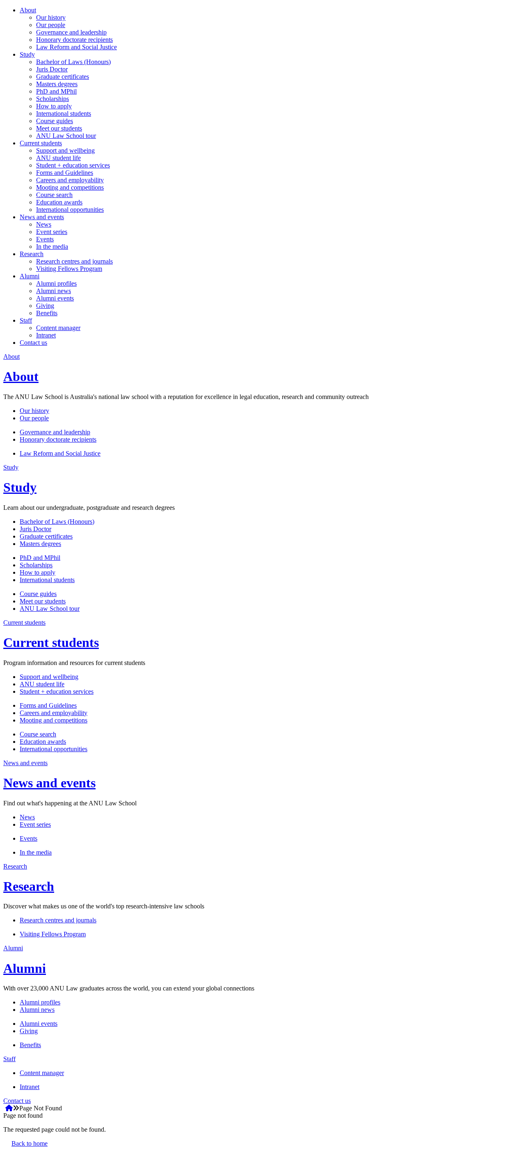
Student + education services (73, 165)
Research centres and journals (74, 261)
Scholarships (52, 98)
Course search (54, 194)
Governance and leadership (71, 32)
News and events (42, 216)
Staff (26, 320)
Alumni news (53, 290)
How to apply (54, 106)
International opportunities (70, 209)
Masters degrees (57, 83)
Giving (45, 305)
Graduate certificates (62, 76)
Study (27, 54)
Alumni (29, 276)
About (28, 10)
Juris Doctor (52, 69)
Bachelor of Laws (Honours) (73, 61)
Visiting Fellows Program (69, 268)
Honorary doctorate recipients (74, 39)
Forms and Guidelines (64, 172)
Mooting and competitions (70, 187)
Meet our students (59, 128)
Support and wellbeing (65, 150)
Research (31, 253)
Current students (41, 143)
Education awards (59, 202)
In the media (52, 246)
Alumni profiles (56, 283)
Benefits (46, 313)
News (43, 224)
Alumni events (55, 298)
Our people (50, 24)
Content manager (58, 327)
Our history (51, 17)
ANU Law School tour (66, 135)
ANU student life (58, 157)
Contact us (33, 342)
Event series (51, 231)
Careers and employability (70, 180)
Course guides (54, 120)
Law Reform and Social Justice (76, 47)
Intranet (46, 335)
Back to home (29, 1143)
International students (63, 113)
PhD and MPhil (56, 91)
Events (45, 239)
